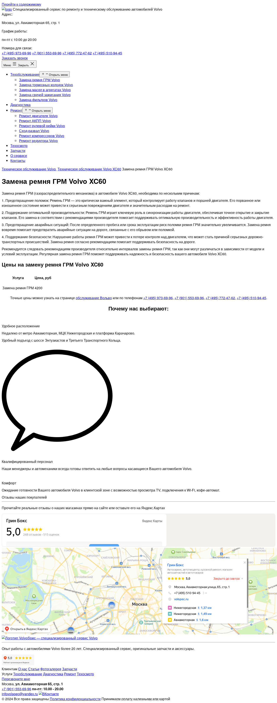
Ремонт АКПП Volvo (35, 120)
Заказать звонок (15, 57)
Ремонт (16, 110)
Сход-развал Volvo (34, 130)
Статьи (33, 668)
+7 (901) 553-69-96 (46, 52)
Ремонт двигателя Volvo (38, 115)
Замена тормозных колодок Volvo (46, 84)
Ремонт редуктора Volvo (38, 140)
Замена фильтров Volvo (38, 99)
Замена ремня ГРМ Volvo (39, 79)
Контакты (17, 160)
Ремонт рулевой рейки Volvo (42, 125)
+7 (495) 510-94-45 (107, 52)
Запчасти (17, 150)
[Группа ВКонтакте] (49, 693)
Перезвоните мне (16, 678)
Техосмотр (18, 145)
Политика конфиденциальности (75, 698)
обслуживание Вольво (94, 297)
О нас (22, 668)
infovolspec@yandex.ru (20, 693)
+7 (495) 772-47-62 (77, 52)
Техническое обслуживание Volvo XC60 (89, 168)
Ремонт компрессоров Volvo (41, 135)
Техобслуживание (24, 74)
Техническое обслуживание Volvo (29, 168)
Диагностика (20, 104)
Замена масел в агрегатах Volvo (45, 89)
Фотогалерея (50, 668)
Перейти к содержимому (21, 4)
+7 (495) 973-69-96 (16, 52)
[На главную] (50, 637)
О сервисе (18, 155)
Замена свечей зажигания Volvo (45, 94)
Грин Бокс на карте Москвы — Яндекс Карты (139, 700)
